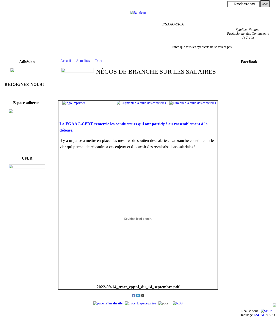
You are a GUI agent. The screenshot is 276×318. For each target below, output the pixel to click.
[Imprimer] (73, 103)
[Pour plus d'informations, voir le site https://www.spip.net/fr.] (266, 311)
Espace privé (147, 303)
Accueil (65, 61)
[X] (142, 296)
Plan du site (114, 303)
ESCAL (259, 315)
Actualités (83, 61)
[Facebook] (133, 296)
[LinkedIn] (138, 296)
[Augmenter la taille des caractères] (141, 103)
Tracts (99, 61)
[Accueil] (138, 12)
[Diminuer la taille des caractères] (192, 103)
